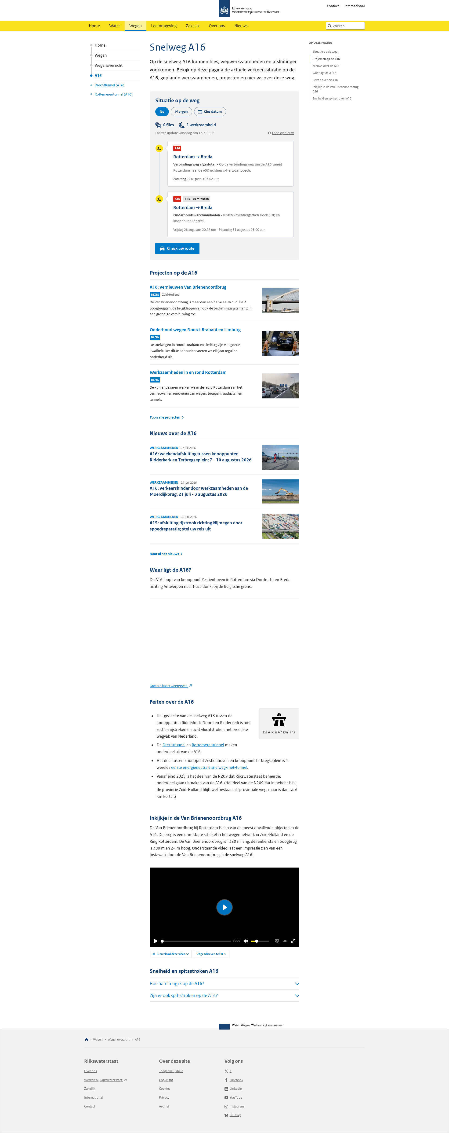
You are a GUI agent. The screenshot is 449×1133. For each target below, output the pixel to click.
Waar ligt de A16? (324, 73)
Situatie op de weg (325, 52)
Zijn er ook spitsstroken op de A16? (184, 995)
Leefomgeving (164, 25)
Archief (164, 1106)
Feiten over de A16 (325, 80)
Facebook (236, 1080)
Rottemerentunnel (208, 744)
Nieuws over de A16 (326, 66)
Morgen (181, 111)
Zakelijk (192, 25)
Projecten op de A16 (326, 59)
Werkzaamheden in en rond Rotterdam (188, 372)
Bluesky (235, 1115)
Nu (162, 111)
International (354, 6)
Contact (333, 6)
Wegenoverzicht (109, 65)
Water (114, 25)
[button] (210, 111)
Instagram (237, 1106)
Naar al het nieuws (164, 554)
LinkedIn (236, 1088)
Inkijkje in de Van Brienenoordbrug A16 (335, 89)
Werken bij (103, 1080)
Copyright (166, 1080)
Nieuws (241, 25)
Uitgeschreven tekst (210, 954)
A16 (98, 75)
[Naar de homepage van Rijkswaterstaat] (250, 10)
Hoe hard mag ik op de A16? (177, 983)
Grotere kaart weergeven (169, 686)
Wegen (135, 25)
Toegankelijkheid (171, 1071)
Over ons (217, 25)
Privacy (164, 1097)
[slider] (196, 941)
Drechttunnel (174, 744)
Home (94, 25)
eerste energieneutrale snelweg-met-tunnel (209, 767)
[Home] (86, 1040)
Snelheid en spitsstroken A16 (332, 98)
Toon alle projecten (165, 417)
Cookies (164, 1088)
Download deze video (171, 954)
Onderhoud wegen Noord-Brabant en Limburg (195, 329)
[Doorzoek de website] (329, 25)
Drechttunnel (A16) (109, 85)
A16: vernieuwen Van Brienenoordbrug (188, 287)
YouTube (236, 1097)
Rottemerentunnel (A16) (114, 94)
